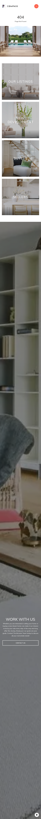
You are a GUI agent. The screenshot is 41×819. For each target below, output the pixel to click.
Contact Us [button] (20, 643)
